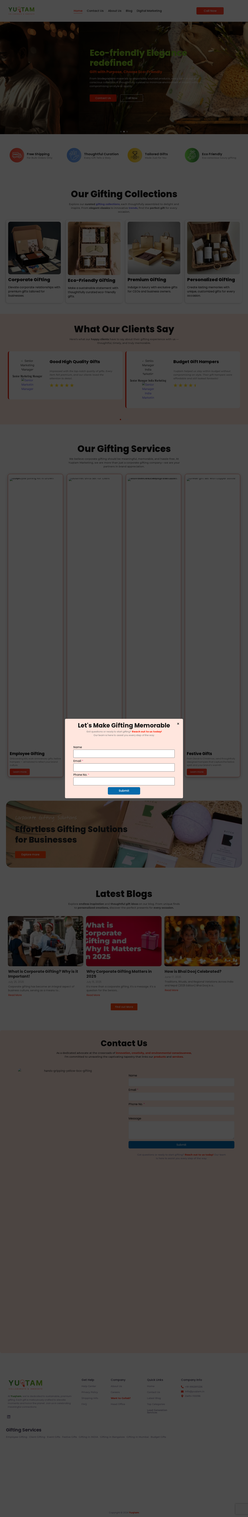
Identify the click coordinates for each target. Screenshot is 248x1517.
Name (77, 747)
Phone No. (81, 774)
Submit (124, 791)
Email (78, 761)
